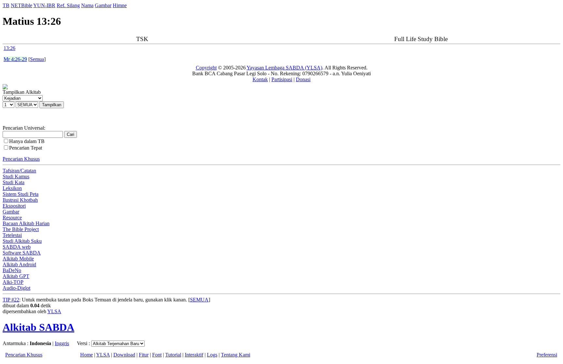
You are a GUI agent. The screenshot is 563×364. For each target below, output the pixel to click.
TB (6, 5)
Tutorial (173, 354)
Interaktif (194, 354)
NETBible (21, 5)
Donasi (303, 79)
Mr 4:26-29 (15, 59)
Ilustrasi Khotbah (20, 200)
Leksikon (12, 188)
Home (86, 354)
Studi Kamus (16, 176)
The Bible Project (21, 229)
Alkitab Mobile (18, 258)
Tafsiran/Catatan (19, 170)
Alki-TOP (13, 282)
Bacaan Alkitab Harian (26, 223)
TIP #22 (11, 299)
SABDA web (17, 247)
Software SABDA (22, 252)
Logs (212, 354)
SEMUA (199, 299)
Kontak (260, 79)
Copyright (206, 67)
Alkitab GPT (16, 276)
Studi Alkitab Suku (22, 241)
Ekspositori (14, 206)
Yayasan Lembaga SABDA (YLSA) (284, 67)
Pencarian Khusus (21, 159)
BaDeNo (12, 270)
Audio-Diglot (16, 288)
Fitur (144, 354)
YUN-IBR (44, 5)
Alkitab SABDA (38, 327)
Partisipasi (281, 79)
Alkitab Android (19, 264)
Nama (87, 5)
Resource (12, 217)
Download (124, 354)
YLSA (54, 311)
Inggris (62, 343)
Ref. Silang (68, 5)
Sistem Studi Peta (20, 194)
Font (157, 354)
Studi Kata (13, 182)
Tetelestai (12, 235)
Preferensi (547, 354)
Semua (37, 59)
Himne (120, 5)
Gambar (103, 5)
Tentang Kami (235, 354)
